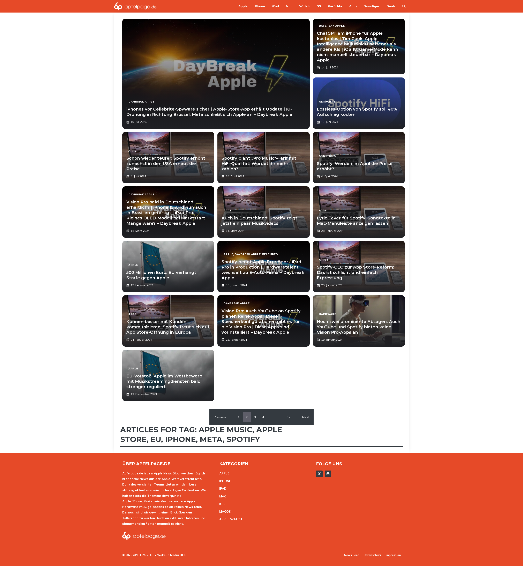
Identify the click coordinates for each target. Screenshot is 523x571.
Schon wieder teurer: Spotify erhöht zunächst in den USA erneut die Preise (165, 163)
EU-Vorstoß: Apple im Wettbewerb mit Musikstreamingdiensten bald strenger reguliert (164, 381)
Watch (304, 6)
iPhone (259, 6)
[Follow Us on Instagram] (328, 474)
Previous (220, 417)
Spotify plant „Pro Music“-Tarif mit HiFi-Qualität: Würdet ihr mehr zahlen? (259, 163)
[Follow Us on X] (319, 474)
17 (289, 417)
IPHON (224, 481)
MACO (224, 511)
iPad (275, 6)
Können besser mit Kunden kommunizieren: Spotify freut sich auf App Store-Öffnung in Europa (167, 327)
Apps (353, 6)
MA (221, 496)
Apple (242, 6)
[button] (404, 6)
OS (318, 6)
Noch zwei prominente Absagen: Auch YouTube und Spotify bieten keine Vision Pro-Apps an (358, 327)
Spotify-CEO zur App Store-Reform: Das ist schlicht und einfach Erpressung (355, 272)
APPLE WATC (229, 519)
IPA (221, 488)
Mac (289, 6)
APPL (223, 473)
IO (221, 504)
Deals (391, 6)
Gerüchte (335, 6)
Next (305, 417)
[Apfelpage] (135, 6)
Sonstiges (372, 6)
